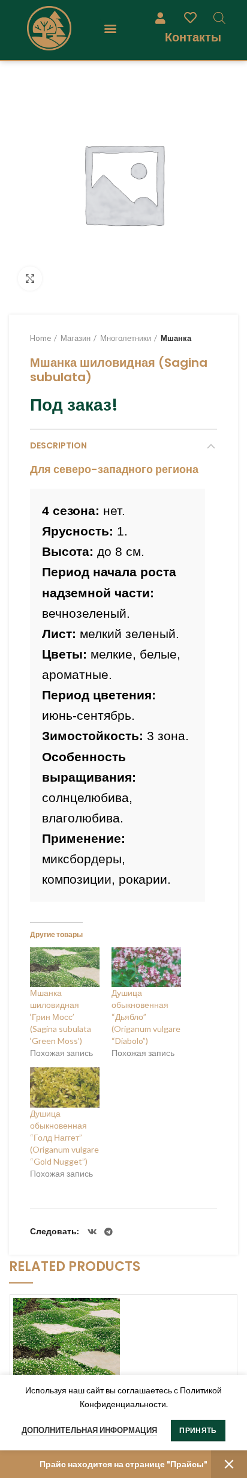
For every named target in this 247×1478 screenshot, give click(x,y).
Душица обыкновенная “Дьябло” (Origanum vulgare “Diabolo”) (146, 1017)
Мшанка (176, 338)
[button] (110, 28)
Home (40, 338)
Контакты (193, 36)
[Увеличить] (30, 279)
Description (58, 445)
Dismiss (229, 1464)
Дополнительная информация (89, 1430)
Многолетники (125, 338)
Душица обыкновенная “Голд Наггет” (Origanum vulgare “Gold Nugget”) (64, 1137)
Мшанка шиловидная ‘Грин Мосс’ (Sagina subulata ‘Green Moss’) (60, 1017)
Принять (197, 1430)
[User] (160, 17)
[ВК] (92, 1232)
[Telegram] (108, 1232)
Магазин (76, 338)
